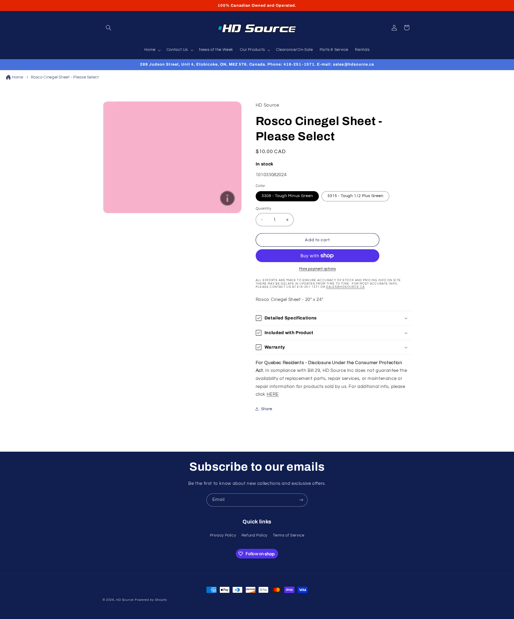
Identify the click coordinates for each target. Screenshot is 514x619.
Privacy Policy (223, 536)
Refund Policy (254, 536)
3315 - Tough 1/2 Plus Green (355, 196)
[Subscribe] (301, 500)
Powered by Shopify (151, 599)
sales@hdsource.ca (345, 286)
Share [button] (266, 409)
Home (17, 77)
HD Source (125, 599)
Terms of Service (288, 536)
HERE (273, 394)
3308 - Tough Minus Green (287, 196)
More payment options (317, 269)
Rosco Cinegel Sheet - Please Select (65, 77)
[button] (109, 27)
